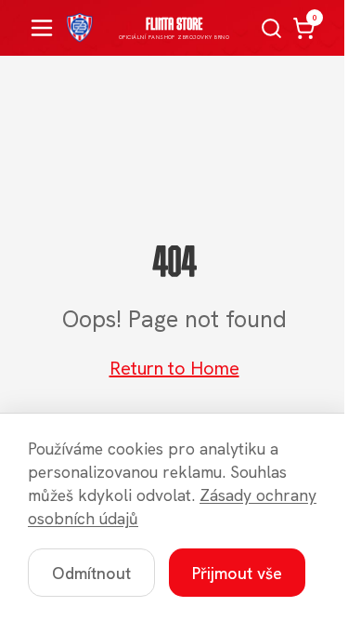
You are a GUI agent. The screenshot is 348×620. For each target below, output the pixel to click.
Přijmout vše (237, 573)
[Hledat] (271, 28)
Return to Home (174, 368)
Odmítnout (91, 573)
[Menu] (42, 28)
